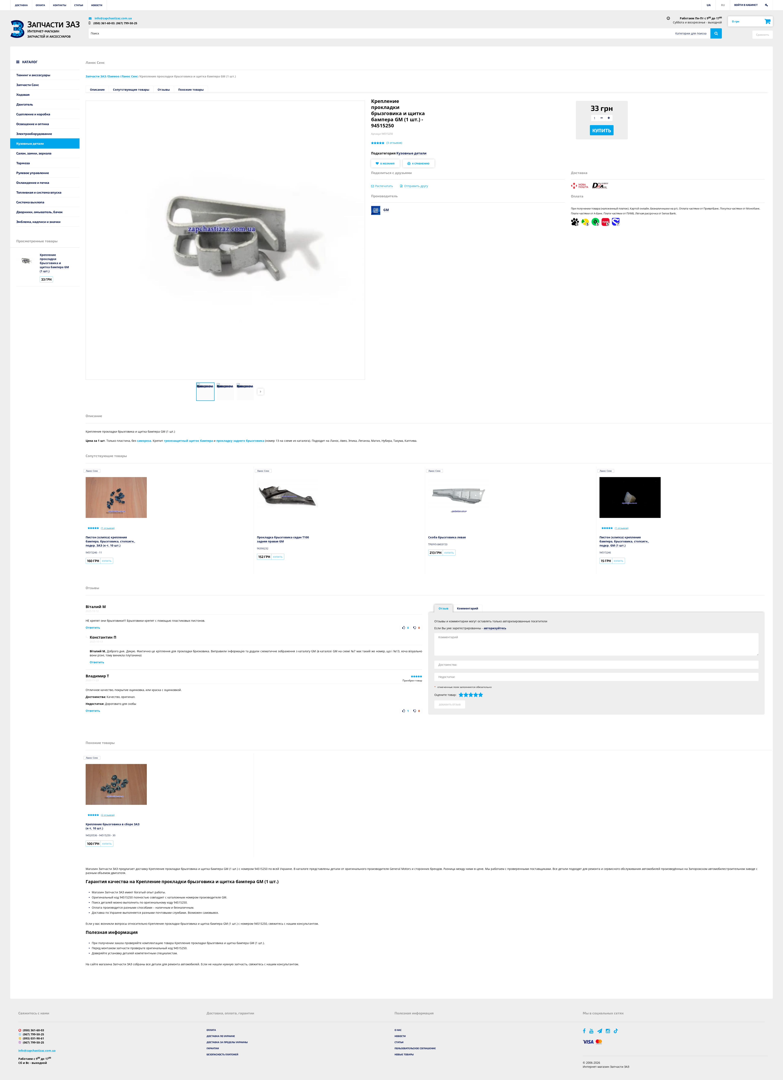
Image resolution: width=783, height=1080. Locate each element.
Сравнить (762, 34)
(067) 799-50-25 (126, 23)
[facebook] (584, 1030)
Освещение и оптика (32, 124)
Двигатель (24, 104)
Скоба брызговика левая (447, 537)
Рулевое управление (32, 173)
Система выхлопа (30, 202)
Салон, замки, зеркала (33, 153)
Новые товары (404, 1054)
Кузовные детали (30, 143)
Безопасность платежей (222, 1054)
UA (709, 5)
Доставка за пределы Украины (227, 1042)
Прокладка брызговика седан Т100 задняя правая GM (283, 539)
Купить (601, 130)
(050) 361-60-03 (104, 23)
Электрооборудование (34, 134)
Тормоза (23, 163)
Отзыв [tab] (443, 608)
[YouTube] (591, 1030)
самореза (144, 441)
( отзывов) (394, 143)
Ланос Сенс (92, 471)
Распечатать (384, 186)
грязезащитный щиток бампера (188, 441)
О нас (398, 1029)
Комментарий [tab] (467, 608)
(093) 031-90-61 (33, 1038)
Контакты (59, 5)
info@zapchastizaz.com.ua (113, 18)
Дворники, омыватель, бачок (39, 212)
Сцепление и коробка (33, 114)
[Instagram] (608, 1030)
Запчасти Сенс (27, 85)
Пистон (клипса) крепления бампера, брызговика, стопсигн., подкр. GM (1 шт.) (624, 541)
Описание (97, 89)
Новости (96, 5)
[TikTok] (616, 1030)
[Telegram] (600, 1030)
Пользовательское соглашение (415, 1048)
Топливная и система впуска (38, 192)
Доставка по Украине (221, 1036)
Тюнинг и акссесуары (33, 75)
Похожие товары (191, 89)
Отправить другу (416, 186)
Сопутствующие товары (131, 89)
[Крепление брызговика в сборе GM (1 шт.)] (205, 391)
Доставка (21, 5)
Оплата (40, 5)
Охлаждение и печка (32, 182)
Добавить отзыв (450, 704)
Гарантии (213, 1048)
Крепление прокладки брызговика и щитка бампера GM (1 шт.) (54, 263)
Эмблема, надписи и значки (38, 222)
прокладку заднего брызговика (240, 441)
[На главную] (17, 29)
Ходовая (23, 94)
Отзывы (164, 89)
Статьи (78, 5)
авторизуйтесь (495, 628)
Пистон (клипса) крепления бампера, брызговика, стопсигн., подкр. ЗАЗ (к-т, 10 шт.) (110, 541)
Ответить (93, 627)
